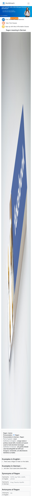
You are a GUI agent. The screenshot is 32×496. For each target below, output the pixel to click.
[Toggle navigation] (28, 3)
